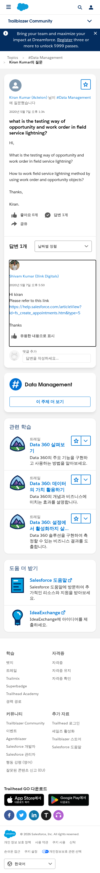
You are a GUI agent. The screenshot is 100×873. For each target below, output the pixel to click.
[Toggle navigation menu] (89, 21)
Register (65, 39)
